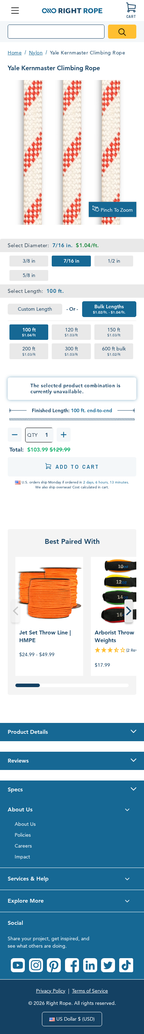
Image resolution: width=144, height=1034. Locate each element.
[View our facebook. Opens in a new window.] (72, 965)
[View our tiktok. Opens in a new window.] (126, 965)
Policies (23, 835)
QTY (32, 435)
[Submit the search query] (122, 32)
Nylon (36, 53)
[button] (72, 732)
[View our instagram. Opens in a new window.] (36, 965)
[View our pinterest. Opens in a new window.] (54, 965)
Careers (23, 846)
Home (15, 53)
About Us (25, 824)
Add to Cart (77, 466)
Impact (22, 857)
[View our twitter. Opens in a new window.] (108, 965)
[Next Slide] (128, 611)
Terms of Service (90, 991)
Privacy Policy (50, 991)
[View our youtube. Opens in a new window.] (18, 965)
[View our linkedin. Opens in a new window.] (90, 965)
